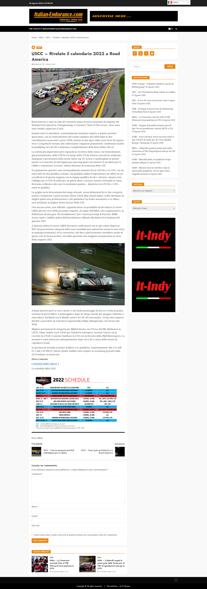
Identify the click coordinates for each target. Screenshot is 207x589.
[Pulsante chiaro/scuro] (170, 29)
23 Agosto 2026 (105, 572)
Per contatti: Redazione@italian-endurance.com (52, 29)
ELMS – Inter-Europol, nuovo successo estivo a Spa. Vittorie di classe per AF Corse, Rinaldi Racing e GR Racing (153, 139)
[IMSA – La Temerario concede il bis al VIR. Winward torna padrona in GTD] (40, 564)
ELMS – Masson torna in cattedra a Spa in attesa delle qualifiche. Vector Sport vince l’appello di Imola (151, 171)
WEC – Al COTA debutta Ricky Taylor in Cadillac (153, 92)
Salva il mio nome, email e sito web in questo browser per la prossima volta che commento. (75, 535)
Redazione (38, 64)
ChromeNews (112, 586)
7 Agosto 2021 (50, 64)
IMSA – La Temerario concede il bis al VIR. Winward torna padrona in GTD (62, 564)
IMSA (39, 48)
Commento (37, 474)
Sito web (36, 525)
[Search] (176, 29)
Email (35, 516)
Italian (175, 2)
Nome (35, 506)
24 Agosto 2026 (58, 572)
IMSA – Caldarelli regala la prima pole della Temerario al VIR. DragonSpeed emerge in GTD (111, 564)
